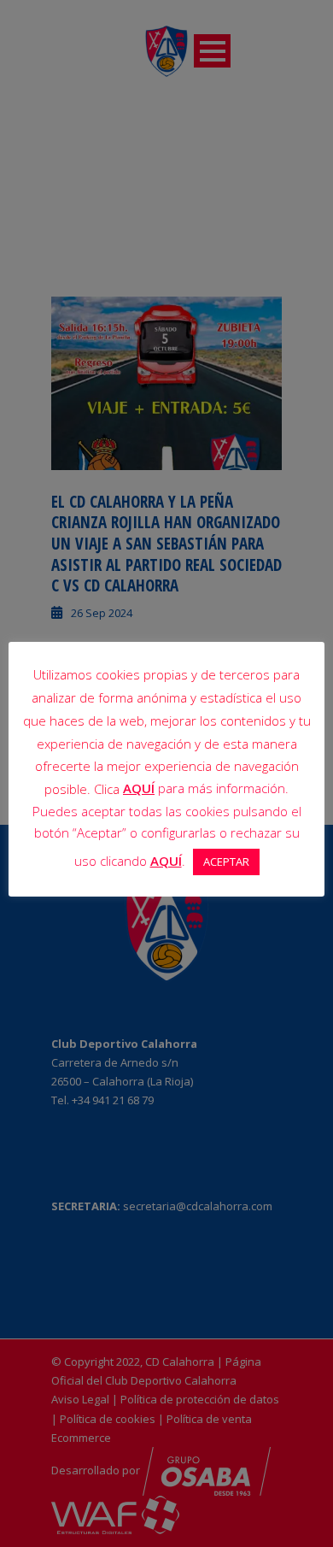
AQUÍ (139, 788)
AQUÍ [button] (166, 860)
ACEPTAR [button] (226, 861)
